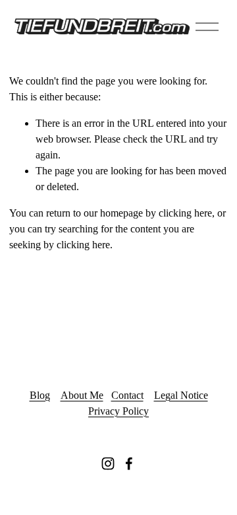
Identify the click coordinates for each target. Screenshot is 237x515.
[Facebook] (129, 463)
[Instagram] (108, 463)
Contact (127, 395)
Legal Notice (181, 395)
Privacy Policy (118, 411)
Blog (40, 395)
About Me (82, 395)
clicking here (185, 213)
